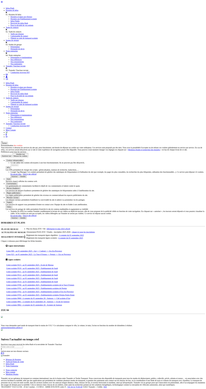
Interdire (23, 176)
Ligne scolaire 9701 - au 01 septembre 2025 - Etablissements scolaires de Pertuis (36, 288)
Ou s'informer (32, 323)
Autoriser (14, 165)
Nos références (16, 60)
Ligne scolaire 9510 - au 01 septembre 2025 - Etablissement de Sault (32, 268)
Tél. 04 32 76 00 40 (74, 387)
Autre (8, 179)
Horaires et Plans (7, 323)
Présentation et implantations (21, 57)
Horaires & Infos (12, 10)
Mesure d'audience (13, 188)
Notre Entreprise (12, 366)
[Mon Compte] (6, 77)
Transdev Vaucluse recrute (16, 66)
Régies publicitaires (13, 193)
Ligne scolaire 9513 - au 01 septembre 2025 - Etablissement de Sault (32, 278)
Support (9, 202)
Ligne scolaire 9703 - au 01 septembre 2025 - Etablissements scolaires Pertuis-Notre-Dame (40, 295)
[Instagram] (6, 137)
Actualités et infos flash (58, 323)
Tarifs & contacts (12, 27)
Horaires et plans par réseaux (21, 17)
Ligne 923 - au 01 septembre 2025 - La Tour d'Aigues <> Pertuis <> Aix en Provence (38, 254)
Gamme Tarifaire (20, 323)
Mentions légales (12, 374)
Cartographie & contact (19, 36)
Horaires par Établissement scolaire (23, 19)
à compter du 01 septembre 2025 (71, 235)
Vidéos (9, 207)
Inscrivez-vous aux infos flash (78, 323)
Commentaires (12, 184)
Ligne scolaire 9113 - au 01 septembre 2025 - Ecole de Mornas (30, 265)
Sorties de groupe (12, 40)
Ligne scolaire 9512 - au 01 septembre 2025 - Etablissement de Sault (32, 275)
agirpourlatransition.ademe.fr (12, 328)
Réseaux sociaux (13, 197)
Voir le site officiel (29, 174)
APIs (8, 167)
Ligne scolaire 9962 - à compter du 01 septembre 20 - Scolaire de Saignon (34, 305)
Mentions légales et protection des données (144, 150)
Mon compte (10, 372)
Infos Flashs (15, 21)
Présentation (15, 47)
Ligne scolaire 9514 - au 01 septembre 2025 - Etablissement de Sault (32, 282)
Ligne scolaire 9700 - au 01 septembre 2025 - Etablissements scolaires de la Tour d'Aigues (40, 285)
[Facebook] (6, 135)
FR (7, 79)
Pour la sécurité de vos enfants (21, 25)
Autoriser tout (6, 156)
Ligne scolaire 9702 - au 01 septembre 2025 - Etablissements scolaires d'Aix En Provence (40, 292)
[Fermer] (2, 141)
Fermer (4, 143)
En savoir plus (16, 174)
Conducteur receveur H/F (20, 72)
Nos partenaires (16, 64)
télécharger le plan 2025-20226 (58, 229)
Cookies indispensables (15, 160)
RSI (105, 387)
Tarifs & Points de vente (15, 362)
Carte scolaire (43, 323)
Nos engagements (17, 62)
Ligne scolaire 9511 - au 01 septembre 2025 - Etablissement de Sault (32, 272)
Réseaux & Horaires (13, 360)
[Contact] (7, 75)
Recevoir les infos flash (19, 23)
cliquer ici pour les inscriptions (83, 232)
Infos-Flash (10, 8)
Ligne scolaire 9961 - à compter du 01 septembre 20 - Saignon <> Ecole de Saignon (38, 302)
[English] (7, 132)
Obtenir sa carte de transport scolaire (24, 38)
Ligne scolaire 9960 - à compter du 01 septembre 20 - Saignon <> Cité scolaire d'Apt (38, 298)
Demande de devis (17, 49)
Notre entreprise (12, 51)
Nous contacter (11, 370)
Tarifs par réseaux (17, 34)
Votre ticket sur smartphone (115, 323)
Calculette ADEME (97, 323)
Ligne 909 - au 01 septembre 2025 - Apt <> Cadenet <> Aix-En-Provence (34, 251)
